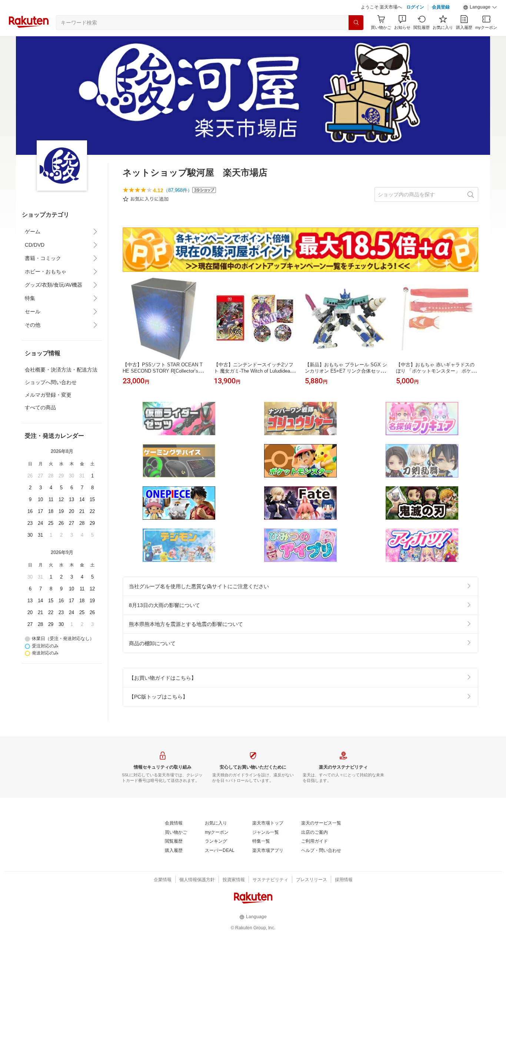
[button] (480, 7)
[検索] (356, 22)
